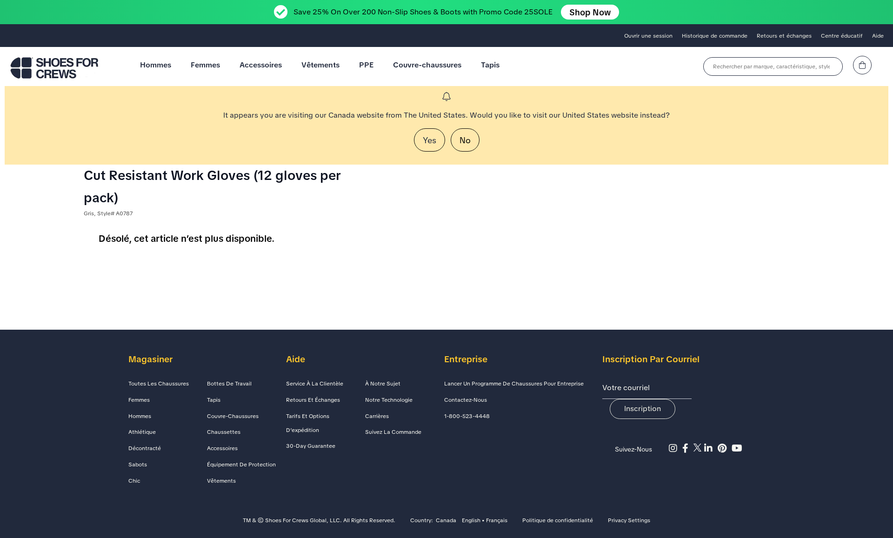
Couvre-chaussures (427, 65)
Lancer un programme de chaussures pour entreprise (514, 383)
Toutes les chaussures (158, 383)
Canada (446, 521)
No (465, 140)
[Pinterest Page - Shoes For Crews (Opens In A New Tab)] (725, 448)
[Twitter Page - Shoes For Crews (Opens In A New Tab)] (698, 448)
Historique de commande (714, 36)
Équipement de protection (241, 464)
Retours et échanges (784, 36)
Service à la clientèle (314, 383)
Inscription (642, 408)
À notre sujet (382, 383)
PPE (366, 65)
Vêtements (320, 65)
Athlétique (142, 432)
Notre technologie (389, 400)
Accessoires (261, 65)
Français (496, 521)
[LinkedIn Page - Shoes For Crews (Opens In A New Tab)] (711, 448)
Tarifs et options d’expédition (307, 423)
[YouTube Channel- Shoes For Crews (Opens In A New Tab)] (738, 448)
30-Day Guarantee (310, 446)
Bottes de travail (229, 383)
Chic (134, 481)
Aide (878, 36)
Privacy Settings (629, 521)
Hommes (155, 65)
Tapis (490, 65)
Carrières (377, 416)
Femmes (205, 65)
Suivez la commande (393, 432)
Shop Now (590, 12)
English (471, 521)
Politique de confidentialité (557, 521)
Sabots (137, 464)
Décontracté (144, 448)
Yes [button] (429, 140)
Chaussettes (223, 432)
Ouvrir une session (648, 36)
